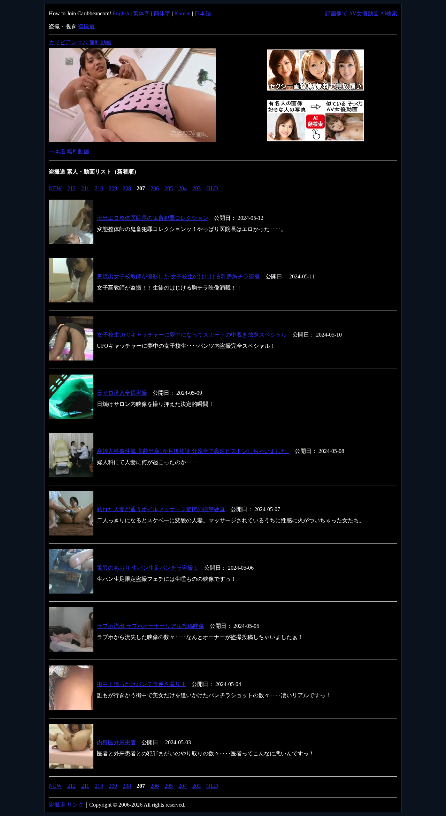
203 (196, 188)
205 (168, 188)
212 (71, 188)
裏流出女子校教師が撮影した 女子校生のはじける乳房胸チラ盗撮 (178, 276)
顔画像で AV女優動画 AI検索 (361, 13)
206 (155, 188)
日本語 (202, 13)
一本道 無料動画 (69, 151)
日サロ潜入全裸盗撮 (122, 393)
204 (182, 188)
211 (85, 188)
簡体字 (162, 13)
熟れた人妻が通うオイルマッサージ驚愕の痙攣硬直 (161, 509)
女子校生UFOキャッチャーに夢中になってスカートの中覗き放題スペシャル (192, 335)
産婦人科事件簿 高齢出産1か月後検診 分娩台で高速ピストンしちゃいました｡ (193, 451)
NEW (55, 188)
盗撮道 (86, 26)
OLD (212, 188)
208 (127, 188)
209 (113, 188)
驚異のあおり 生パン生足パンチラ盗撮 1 (148, 568)
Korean (182, 13)
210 (99, 188)
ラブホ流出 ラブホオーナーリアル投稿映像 (150, 626)
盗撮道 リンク (66, 805)
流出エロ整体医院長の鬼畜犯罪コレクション (152, 218)
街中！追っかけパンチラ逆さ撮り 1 (141, 684)
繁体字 (141, 13)
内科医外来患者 (116, 742)
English (121, 13)
